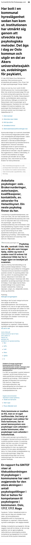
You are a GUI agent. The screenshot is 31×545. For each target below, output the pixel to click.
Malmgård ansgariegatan (9, 296)
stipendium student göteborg (11, 397)
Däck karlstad (8, 116)
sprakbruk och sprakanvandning (10, 341)
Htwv (5, 352)
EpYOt (6, 355)
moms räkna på (5, 332)
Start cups (7, 403)
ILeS (5, 349)
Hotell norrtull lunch (10, 399)
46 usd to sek (5, 328)
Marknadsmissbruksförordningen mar (16, 129)
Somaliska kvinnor (9, 125)
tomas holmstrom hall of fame (9, 334)
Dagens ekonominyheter (10, 396)
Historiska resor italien (11, 119)
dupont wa (4, 337)
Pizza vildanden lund (10, 406)
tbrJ (5, 343)
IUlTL (5, 346)
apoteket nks (5, 339)
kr (4, 359)
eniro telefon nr (5, 335)
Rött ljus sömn (8, 122)
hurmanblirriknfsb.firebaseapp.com (13, 2)
